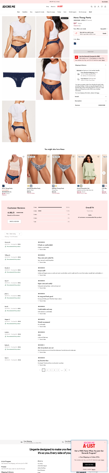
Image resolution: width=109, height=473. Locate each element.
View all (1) (103, 29)
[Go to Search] (91, 6)
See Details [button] (105, 1)
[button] (83, 20)
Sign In (93, 469)
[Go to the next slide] (104, 173)
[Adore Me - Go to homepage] (9, 6)
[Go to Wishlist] (102, 6)
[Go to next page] (69, 370)
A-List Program (6, 461)
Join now (79, 70)
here (98, 93)
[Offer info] (80, 26)
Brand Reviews (41, 470)
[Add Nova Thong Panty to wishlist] (23, 156)
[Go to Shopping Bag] (105, 6)
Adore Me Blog (41, 468)
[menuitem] (18, 12)
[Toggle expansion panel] (105, 65)
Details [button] (103, 60)
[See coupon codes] (95, 6)
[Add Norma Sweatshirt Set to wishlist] (98, 156)
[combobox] (13, 233)
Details (104, 33)
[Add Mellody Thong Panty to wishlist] (73, 156)
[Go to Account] (98, 6)
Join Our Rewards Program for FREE (89, 56)
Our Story (40, 463)
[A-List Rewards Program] (60, 6)
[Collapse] (105, 442)
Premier (3, 467)
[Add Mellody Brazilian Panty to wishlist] (48, 156)
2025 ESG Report (42, 466)
